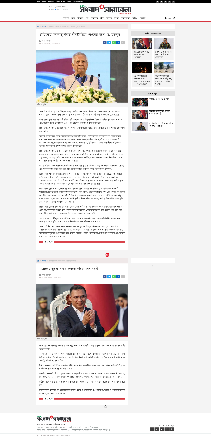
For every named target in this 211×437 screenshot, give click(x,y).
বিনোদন (109, 18)
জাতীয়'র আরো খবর (153, 33)
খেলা (102, 18)
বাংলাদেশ (80, 18)
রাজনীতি (94, 18)
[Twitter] (161, 2)
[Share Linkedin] (118, 42)
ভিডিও (135, 18)
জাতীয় (44, 27)
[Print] (123, 42)
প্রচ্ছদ (73, 18)
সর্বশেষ (66, 18)
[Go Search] (174, 18)
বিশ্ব (87, 18)
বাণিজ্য (116, 18)
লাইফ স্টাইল (125, 18)
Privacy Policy (60, 2)
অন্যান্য (143, 18)
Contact (51, 2)
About (44, 2)
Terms (69, 2)
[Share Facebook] (105, 42)
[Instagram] (169, 2)
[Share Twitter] (109, 42)
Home (38, 2)
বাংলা (58, 9)
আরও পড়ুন (152, 93)
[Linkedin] (165, 2)
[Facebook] (157, 2)
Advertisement (78, 2)
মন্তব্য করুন (48, 241)
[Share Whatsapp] (114, 42)
